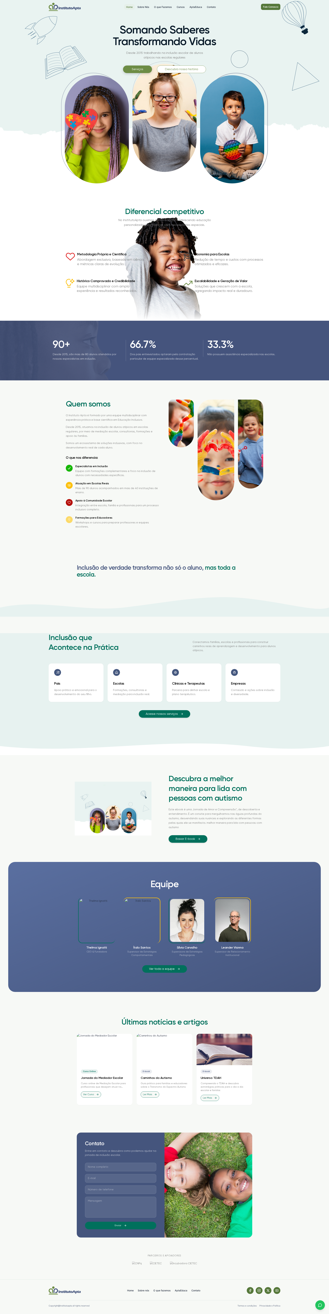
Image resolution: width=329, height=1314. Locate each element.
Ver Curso (88, 1094)
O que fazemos (162, 1290)
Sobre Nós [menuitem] (143, 6)
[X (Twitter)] (268, 1290)
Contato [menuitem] (211, 6)
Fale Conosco (270, 6)
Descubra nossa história (181, 69)
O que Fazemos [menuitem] (163, 6)
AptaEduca (181, 1290)
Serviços (137, 69)
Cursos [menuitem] (181, 6)
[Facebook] (250, 1290)
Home (130, 1290)
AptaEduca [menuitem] (196, 6)
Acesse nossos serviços (162, 713)
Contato (195, 1290)
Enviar (118, 1225)
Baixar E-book (185, 839)
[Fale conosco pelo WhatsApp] (320, 1305)
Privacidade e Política (269, 1305)
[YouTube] (276, 1290)
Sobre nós (143, 1290)
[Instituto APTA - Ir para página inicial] (65, 7)
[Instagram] (259, 1290)
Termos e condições (247, 1305)
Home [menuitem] (129, 6)
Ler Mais (147, 1094)
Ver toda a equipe (162, 968)
